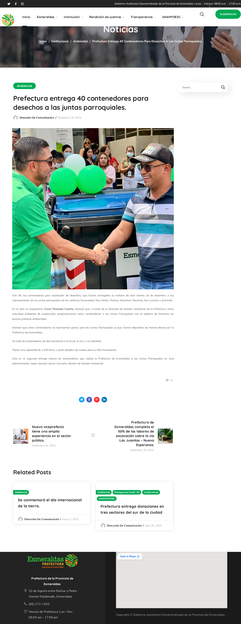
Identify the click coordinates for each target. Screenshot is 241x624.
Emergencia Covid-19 (126, 492)
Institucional (60, 41)
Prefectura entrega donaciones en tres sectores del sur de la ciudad (132, 509)
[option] (51, 503)
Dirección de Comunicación (37, 117)
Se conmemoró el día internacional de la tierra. (50, 503)
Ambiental (80, 41)
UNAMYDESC (107, 498)
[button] (202, 14)
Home (43, 41)
